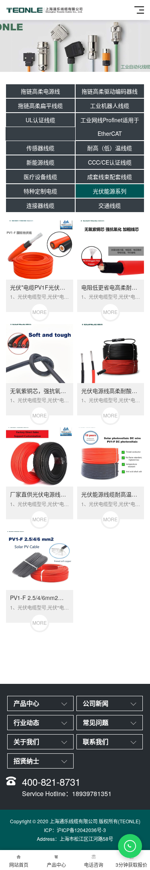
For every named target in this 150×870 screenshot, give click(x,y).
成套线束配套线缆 (109, 177)
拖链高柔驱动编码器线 (110, 91)
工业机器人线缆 (109, 105)
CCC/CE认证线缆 (110, 162)
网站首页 (18, 864)
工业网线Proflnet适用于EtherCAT (109, 126)
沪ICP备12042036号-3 (81, 829)
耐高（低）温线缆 (109, 148)
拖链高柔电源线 (40, 91)
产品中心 (56, 864)
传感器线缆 (40, 148)
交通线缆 (109, 205)
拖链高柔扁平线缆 (40, 105)
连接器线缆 (40, 205)
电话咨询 (93, 864)
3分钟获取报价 (131, 864)
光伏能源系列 (109, 191)
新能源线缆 (40, 162)
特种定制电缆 (40, 191)
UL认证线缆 (40, 120)
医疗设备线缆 (40, 177)
